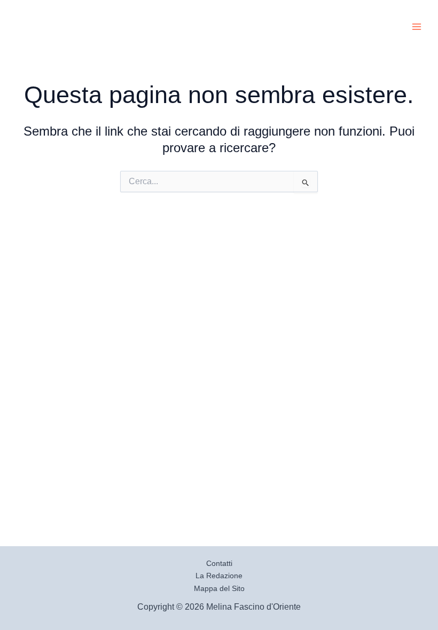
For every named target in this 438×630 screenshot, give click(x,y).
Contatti (219, 563)
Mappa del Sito (219, 588)
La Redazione (219, 575)
